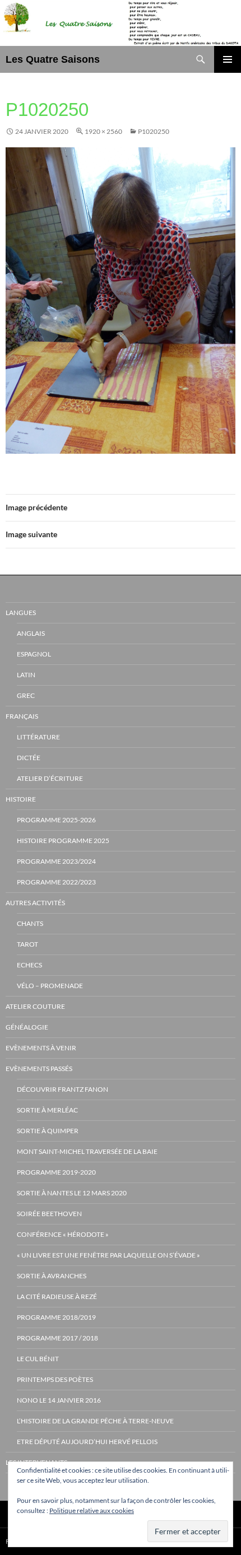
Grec (26, 695)
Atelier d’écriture (50, 778)
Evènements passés (39, 1068)
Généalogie (27, 1027)
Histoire (21, 799)
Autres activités (35, 902)
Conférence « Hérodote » (63, 1234)
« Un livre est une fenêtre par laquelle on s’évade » (108, 1255)
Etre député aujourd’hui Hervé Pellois (87, 1441)
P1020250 (153, 131)
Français (22, 716)
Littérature (38, 737)
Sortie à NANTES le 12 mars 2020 (72, 1193)
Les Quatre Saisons (53, 59)
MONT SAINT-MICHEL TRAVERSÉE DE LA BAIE (87, 1151)
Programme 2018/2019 (56, 1317)
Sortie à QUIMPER (47, 1130)
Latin (26, 675)
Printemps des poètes (55, 1379)
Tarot (27, 944)
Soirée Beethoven (49, 1213)
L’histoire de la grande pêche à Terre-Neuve (95, 1421)
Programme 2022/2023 (56, 882)
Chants (30, 923)
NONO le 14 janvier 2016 (59, 1400)
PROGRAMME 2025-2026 (56, 820)
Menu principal (227, 59)
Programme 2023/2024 (56, 861)
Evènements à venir (41, 1048)
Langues (21, 612)
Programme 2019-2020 (56, 1172)
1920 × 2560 (103, 131)
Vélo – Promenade (50, 985)
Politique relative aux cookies (91, 1510)
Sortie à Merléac (47, 1110)
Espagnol (34, 654)
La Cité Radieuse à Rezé (57, 1296)
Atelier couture (35, 1006)
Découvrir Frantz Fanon (62, 1089)
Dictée (28, 757)
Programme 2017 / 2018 (57, 1338)
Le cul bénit (38, 1358)
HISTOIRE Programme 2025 (63, 840)
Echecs (29, 965)
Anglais (31, 633)
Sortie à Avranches (51, 1276)
